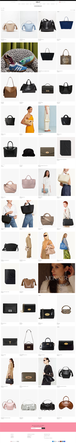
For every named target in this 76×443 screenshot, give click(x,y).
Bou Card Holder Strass (3, 323)
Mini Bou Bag (58, 323)
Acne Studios (21, 259)
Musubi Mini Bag (21, 291)
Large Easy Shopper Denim (60, 260)
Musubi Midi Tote (21, 102)
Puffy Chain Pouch (40, 197)
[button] (15, 2)
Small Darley (21, 323)
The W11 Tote (58, 102)
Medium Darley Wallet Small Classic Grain (43, 165)
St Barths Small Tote (3, 197)
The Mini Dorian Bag (40, 102)
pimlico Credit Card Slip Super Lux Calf (24, 386)
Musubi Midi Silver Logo (41, 39)
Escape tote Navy (59, 39)
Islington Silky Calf (59, 228)
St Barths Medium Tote (22, 197)
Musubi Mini (39, 386)
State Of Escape (40, 70)
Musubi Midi (2, 102)
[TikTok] (18, 441)
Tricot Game (21, 165)
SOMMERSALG (18, 0)
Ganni (57, 70)
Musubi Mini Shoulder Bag (22, 260)
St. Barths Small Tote (59, 197)
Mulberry (2, 259)
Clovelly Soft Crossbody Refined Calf (5, 260)
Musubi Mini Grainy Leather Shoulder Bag (61, 386)
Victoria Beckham (40, 196)
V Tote (1, 165)
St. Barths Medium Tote (22, 228)
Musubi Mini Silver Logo (3, 39)
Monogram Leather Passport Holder (5, 291)
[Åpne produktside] (10, 24)
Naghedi (2, 133)
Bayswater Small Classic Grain (4, 386)
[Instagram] (17, 441)
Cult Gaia (21, 133)
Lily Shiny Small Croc (40, 323)
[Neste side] (42, 421)
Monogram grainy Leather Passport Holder (62, 159)
